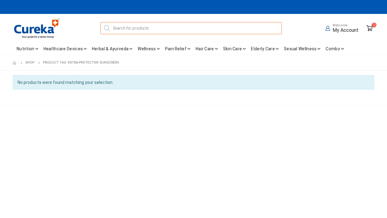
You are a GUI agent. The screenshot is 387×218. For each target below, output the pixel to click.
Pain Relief (176, 48)
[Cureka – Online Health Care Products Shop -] (37, 28)
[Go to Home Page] (15, 63)
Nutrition (25, 48)
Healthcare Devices (63, 48)
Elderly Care (263, 48)
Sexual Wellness (300, 48)
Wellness (147, 48)
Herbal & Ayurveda (110, 48)
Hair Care (205, 48)
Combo (333, 48)
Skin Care (232, 48)
